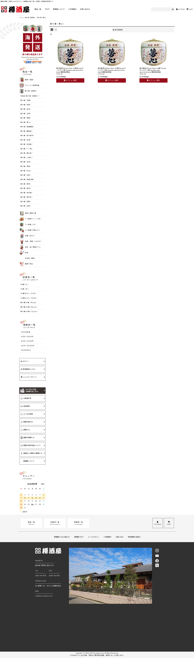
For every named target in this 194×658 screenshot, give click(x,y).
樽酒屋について (59, 9)
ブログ (47, 9)
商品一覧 (37, 9)
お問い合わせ (85, 9)
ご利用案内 (72, 9)
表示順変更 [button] (119, 30)
